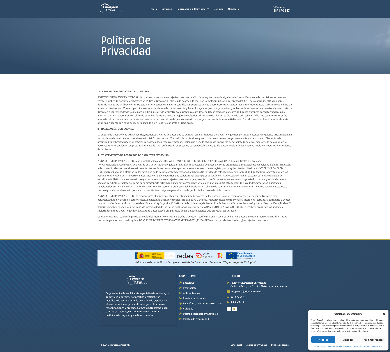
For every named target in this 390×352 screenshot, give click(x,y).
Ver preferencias (373, 339)
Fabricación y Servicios (191, 8)
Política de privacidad (342, 346)
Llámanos (279, 7)
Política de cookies (323, 346)
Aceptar (323, 339)
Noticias (218, 8)
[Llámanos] (268, 9)
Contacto (233, 8)
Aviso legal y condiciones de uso (368, 346)
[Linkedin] (234, 309)
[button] (383, 313)
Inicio (153, 8)
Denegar (348, 339)
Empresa (166, 8)
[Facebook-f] (229, 309)
